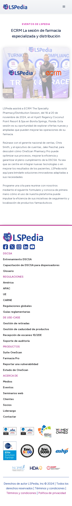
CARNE (7, 300)
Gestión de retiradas (16, 323)
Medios (7, 381)
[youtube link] (32, 246)
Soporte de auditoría (16, 340)
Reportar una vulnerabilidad (20, 364)
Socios (7, 405)
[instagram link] (18, 246)
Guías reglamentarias (16, 311)
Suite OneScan (12, 352)
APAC (6, 288)
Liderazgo (9, 410)
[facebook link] (5, 246)
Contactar (9, 416)
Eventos (8, 387)
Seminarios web (13, 393)
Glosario (8, 271)
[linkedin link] (25, 246)
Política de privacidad (52, 493)
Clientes (8, 399)
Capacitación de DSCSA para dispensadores (31, 265)
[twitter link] (12, 246)
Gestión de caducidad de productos (26, 329)
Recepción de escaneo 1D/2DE (22, 335)
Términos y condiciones (21, 493)
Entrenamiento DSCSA (17, 259)
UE (4, 294)
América (8, 282)
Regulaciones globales (17, 306)
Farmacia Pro (11, 358)
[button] (64, 7)
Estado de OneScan (15, 370)
